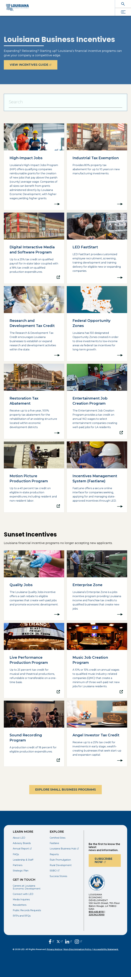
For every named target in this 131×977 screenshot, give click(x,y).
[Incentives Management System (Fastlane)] (97, 476)
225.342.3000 (96, 914)
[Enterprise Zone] (97, 585)
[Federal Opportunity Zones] (97, 323)
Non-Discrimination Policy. (78, 949)
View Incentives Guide (33, 65)
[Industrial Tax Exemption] (97, 166)
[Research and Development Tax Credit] (34, 323)
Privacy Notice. (54, 949)
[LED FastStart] (97, 248)
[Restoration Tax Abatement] (34, 401)
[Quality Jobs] (34, 585)
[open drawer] (123, 12)
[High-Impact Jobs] (34, 166)
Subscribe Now (108, 860)
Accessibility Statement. (106, 949)
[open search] (123, 4)
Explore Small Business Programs (65, 789)
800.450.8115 (96, 911)
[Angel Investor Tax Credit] (97, 733)
